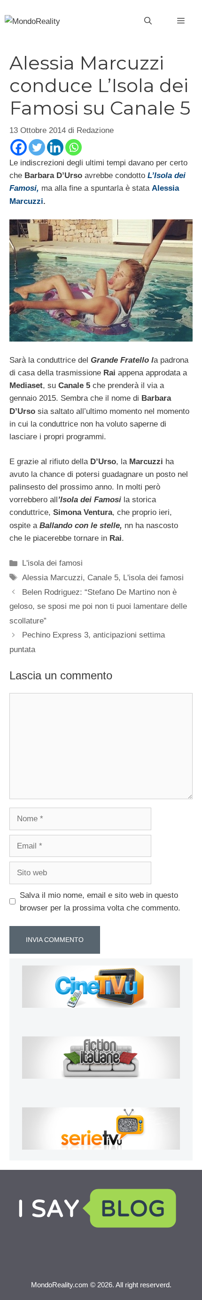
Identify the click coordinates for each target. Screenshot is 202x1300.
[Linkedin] (55, 147)
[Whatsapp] (73, 147)
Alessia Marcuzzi (52, 577)
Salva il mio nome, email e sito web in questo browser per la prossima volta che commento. (100, 901)
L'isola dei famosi (52, 563)
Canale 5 (102, 577)
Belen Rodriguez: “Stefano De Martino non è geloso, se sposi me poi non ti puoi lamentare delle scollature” (98, 606)
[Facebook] (18, 147)
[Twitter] (37, 147)
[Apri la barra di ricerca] (148, 21)
